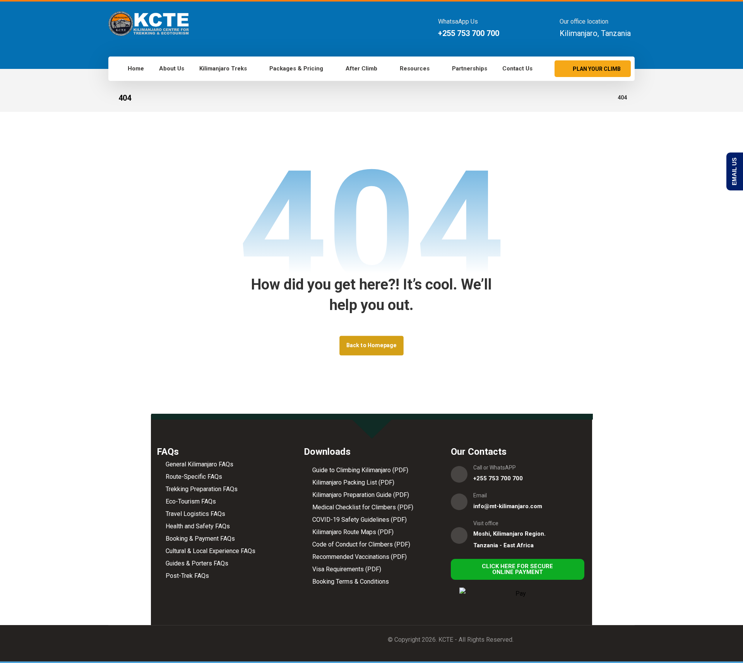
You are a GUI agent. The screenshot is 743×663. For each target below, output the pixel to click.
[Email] (459, 501)
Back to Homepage (371, 345)
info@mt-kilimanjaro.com (507, 506)
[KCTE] (148, 23)
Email (480, 495)
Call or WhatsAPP (494, 467)
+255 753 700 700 (498, 478)
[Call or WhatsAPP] (459, 474)
